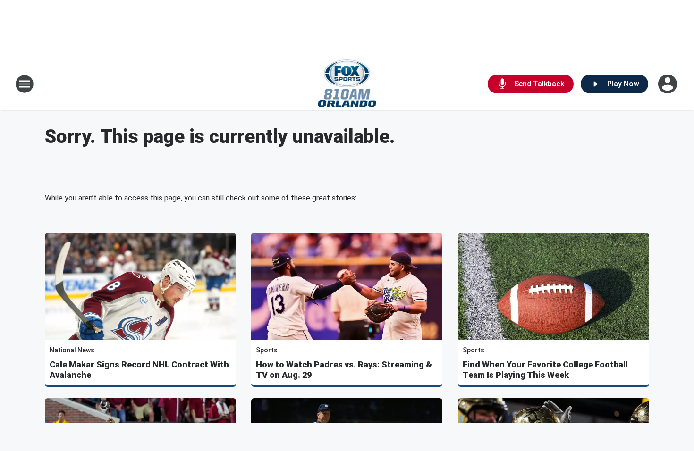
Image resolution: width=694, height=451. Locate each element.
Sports (267, 350)
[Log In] (668, 84)
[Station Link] (347, 84)
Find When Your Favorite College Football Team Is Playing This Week (545, 369)
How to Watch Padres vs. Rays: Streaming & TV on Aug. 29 (344, 369)
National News (72, 350)
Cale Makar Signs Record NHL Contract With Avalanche (139, 369)
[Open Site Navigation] (24, 84)
